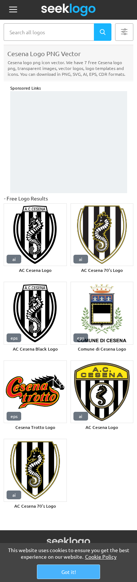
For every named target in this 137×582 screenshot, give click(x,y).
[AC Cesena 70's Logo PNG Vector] (102, 234)
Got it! (68, 572)
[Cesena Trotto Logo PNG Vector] (35, 391)
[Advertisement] (68, 142)
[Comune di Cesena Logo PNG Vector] (102, 313)
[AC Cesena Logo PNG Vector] (35, 234)
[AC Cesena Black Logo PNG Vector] (35, 313)
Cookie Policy (101, 556)
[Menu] (12, 10)
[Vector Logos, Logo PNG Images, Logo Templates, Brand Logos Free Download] (68, 10)
